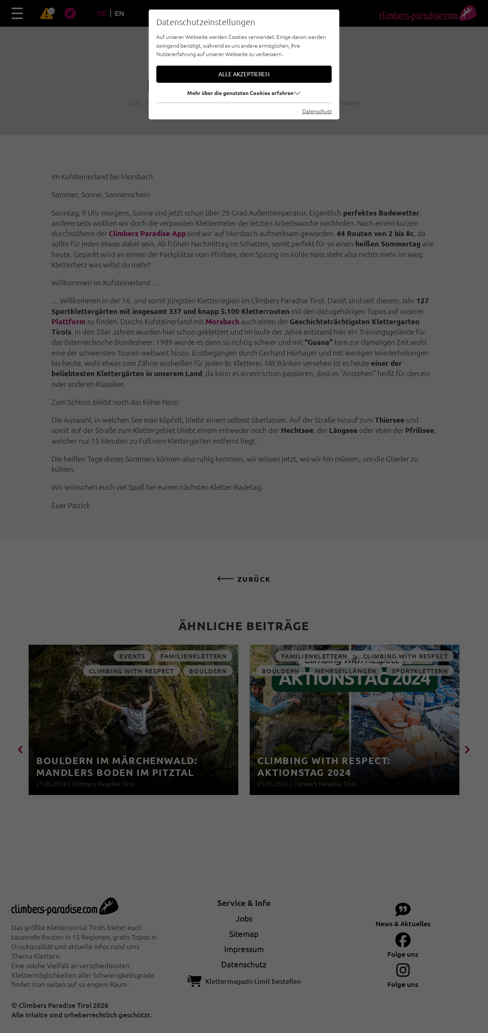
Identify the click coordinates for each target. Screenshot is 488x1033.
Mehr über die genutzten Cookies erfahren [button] (240, 92)
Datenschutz (317, 111)
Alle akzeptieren (244, 73)
